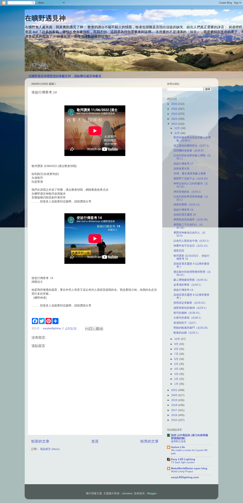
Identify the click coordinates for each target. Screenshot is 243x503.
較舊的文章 (149, 441)
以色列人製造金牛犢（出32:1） (192, 240)
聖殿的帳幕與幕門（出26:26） (192, 327)
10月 (177, 339)
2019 (174, 400)
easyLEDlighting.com (185, 477)
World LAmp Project (182, 471)
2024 (174, 113)
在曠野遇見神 (45, 18)
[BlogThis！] (90, 329)
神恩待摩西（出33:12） (188, 204)
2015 (174, 420)
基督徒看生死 (181, 168)
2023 (174, 119)
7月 (176, 354)
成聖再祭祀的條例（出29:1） (191, 307)
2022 (174, 123)
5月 (176, 364)
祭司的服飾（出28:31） (188, 312)
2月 (176, 379)
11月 (177, 133)
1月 (176, 383)
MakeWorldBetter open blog (189, 468)
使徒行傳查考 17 (183, 163)
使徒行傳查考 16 (183, 209)
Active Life (178, 447)
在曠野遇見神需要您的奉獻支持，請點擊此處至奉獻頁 (64, 76)
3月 (176, 374)
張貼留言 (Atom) (50, 449)
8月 (176, 349)
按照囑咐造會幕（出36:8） (189, 150)
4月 (176, 368)
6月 (176, 359)
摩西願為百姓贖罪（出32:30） (192, 219)
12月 (177, 128)
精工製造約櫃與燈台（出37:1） (192, 145)
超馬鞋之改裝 (178, 441)
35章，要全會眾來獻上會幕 (190, 173)
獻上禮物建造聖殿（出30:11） (191, 279)
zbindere (127, 493)
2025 (174, 108)
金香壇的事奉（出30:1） (188, 284)
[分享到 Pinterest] (101, 329)
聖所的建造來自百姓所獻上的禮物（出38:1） (192, 139)
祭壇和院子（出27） (186, 322)
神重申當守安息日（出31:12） (192, 245)
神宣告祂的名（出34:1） (188, 191)
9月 (176, 344)
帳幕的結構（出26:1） (187, 332)
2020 (174, 395)
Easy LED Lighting (183, 459)
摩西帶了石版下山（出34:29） (192, 178)
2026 (174, 104)
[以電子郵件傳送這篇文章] (87, 329)
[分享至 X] (94, 329)
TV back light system (183, 462)
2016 (174, 415)
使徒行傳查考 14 (183, 289)
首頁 (95, 441)
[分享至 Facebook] (98, 329)
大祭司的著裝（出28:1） (188, 317)
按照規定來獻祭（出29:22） (190, 302)
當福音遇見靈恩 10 (185, 214)
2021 (174, 390)
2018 (174, 405)
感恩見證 (179, 250)
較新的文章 (40, 441)
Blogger (151, 493)
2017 (174, 410)
